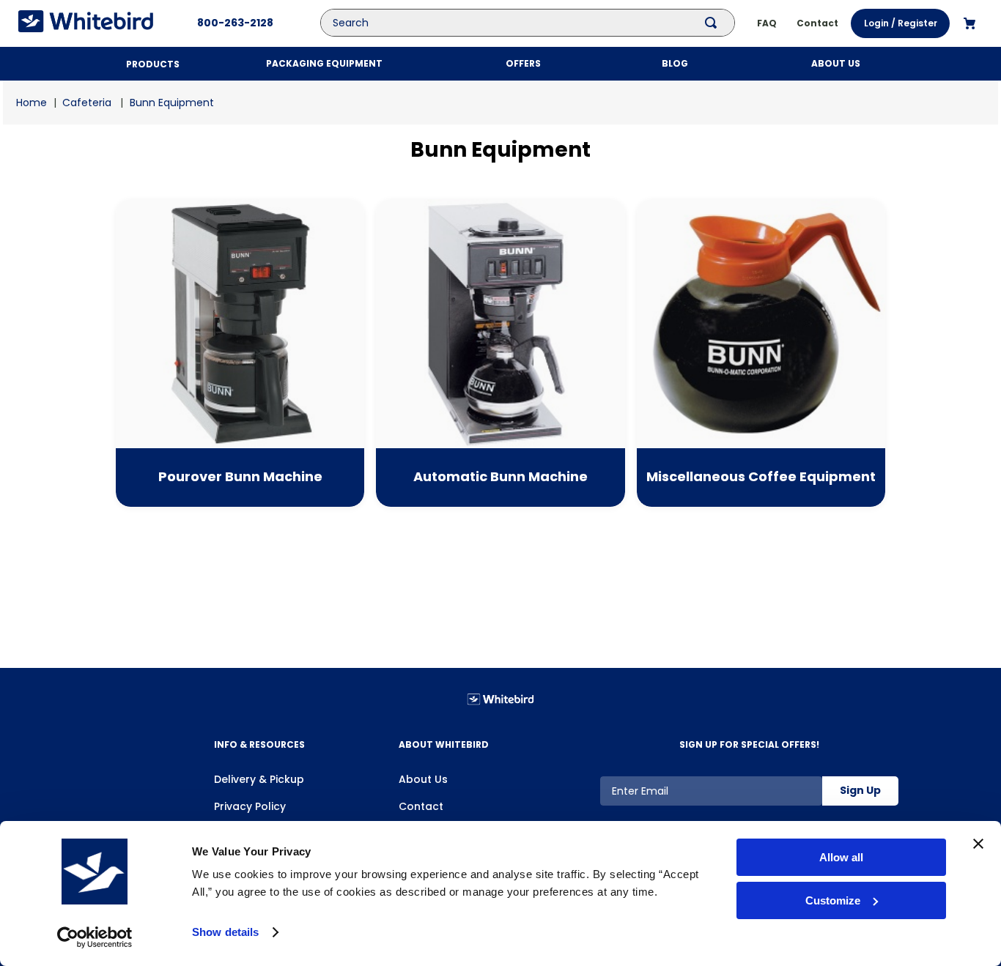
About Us (423, 779)
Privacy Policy (250, 806)
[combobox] (538, 23)
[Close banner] (978, 844)
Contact (421, 806)
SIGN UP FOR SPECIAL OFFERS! (749, 744)
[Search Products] (714, 23)
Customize (832, 900)
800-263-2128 (235, 22)
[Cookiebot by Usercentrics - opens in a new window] (95, 937)
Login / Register (900, 23)
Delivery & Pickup (259, 779)
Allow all (841, 857)
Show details (225, 932)
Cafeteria (86, 102)
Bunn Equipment (172, 102)
